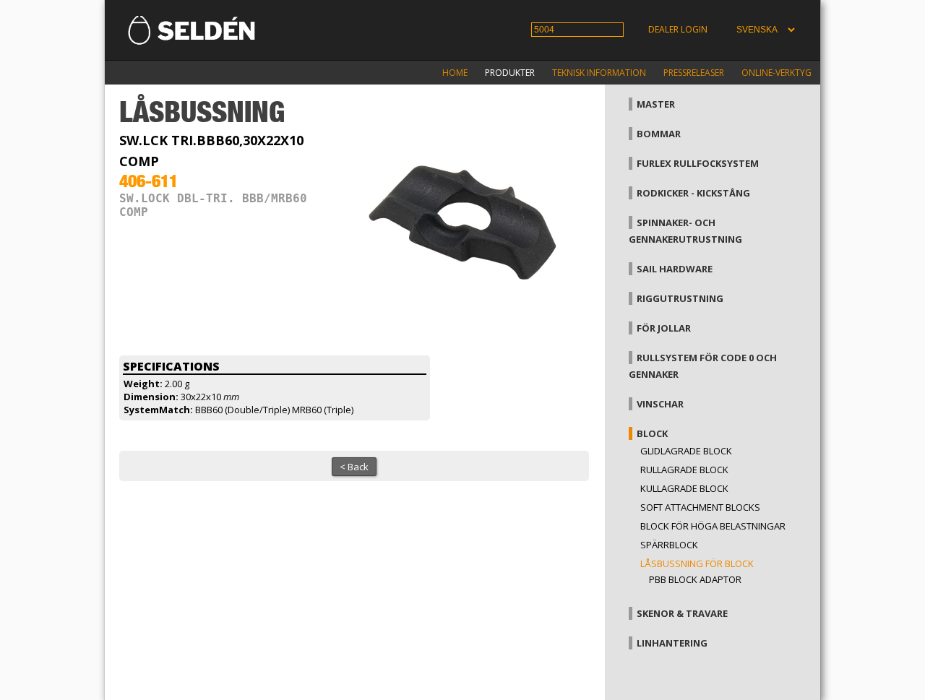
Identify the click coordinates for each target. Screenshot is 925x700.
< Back (354, 466)
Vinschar (660, 403)
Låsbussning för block (697, 563)
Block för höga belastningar (713, 525)
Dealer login (677, 29)
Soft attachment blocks (700, 507)
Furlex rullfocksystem (698, 163)
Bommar (659, 133)
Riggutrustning (680, 298)
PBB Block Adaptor (695, 579)
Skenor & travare (682, 613)
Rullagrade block (684, 469)
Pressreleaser (693, 72)
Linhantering (672, 642)
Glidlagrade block (686, 450)
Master (656, 104)
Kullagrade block (684, 488)
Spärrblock (669, 544)
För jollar (664, 327)
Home (455, 72)
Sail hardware (675, 268)
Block (652, 433)
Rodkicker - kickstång (693, 192)
